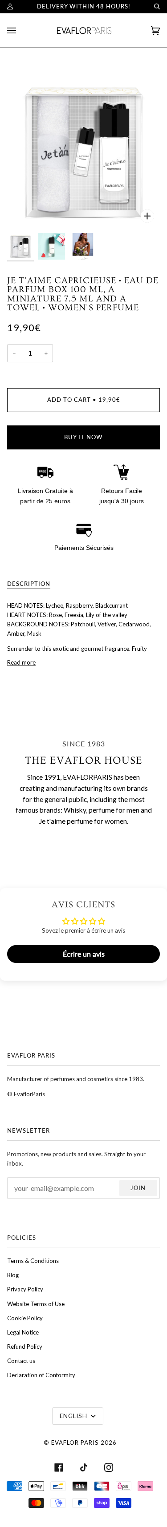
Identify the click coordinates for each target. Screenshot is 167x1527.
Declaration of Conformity (41, 1375)
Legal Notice (23, 1332)
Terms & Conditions (33, 1260)
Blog (13, 1275)
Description (28, 583)
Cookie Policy (25, 1318)
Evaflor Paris (75, 1442)
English (74, 1415)
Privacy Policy (25, 1289)
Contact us (21, 1360)
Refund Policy (24, 1346)
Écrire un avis (84, 954)
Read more (21, 662)
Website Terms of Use (36, 1303)
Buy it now (83, 437)
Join (138, 1187)
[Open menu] (20, 30)
